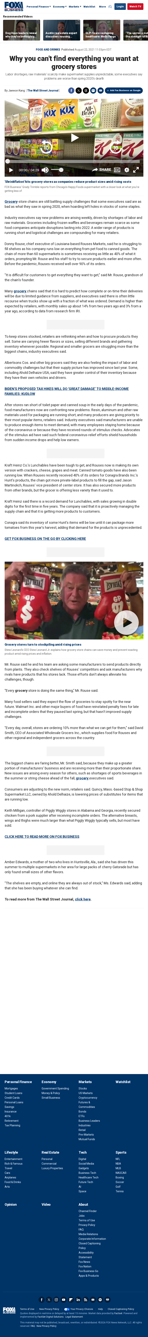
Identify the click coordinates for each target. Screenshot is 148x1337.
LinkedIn (78, 1300)
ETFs (82, 1116)
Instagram (56, 1300)
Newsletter (93, 1300)
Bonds (82, 1111)
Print (93, 90)
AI (80, 1186)
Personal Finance (38, 6)
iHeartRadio (107, 1300)
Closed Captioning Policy (121, 1309)
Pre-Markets (86, 1134)
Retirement (11, 1120)
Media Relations (88, 1234)
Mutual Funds (87, 1139)
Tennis (120, 1191)
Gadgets (84, 1168)
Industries (85, 1125)
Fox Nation (85, 1266)
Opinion (11, 1204)
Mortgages (11, 1088)
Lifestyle (11, 1152)
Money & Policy (51, 1093)
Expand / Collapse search (110, 7)
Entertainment (13, 1159)
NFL (118, 1159)
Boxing (120, 1177)
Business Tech (87, 1172)
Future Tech (86, 1182)
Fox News (84, 1261)
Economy (59, 6)
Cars (7, 1172)
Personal (47, 1159)
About (83, 1204)
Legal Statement (74, 1316)
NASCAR (121, 1172)
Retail (82, 1130)
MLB (118, 1168)
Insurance (11, 1111)
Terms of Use (87, 1220)
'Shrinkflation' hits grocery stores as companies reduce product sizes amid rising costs (68, 182)
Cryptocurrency (88, 1097)
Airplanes (10, 1177)
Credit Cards (12, 1097)
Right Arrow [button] (141, 30)
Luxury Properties (52, 1168)
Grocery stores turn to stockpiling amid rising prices (43, 644)
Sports (121, 1152)
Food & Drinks (13, 1182)
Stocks (83, 1088)
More (102, 6)
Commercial (49, 1163)
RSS (85, 1300)
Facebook (71, 90)
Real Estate (50, 1152)
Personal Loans (14, 1102)
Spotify (100, 1300)
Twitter (79, 90)
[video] (74, 600)
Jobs (82, 1215)
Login (120, 6)
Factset (118, 1313)
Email (101, 90)
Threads (86, 90)
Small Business (51, 1097)
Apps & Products (89, 1275)
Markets (74, 6)
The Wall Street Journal (42, 90)
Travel (8, 1168)
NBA (118, 1163)
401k (8, 1116)
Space (82, 1191)
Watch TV (135, 6)
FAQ (81, 1229)
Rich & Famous (14, 1163)
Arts (7, 1186)
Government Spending (55, 1088)
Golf (118, 1186)
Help (100, 1309)
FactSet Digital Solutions (51, 1316)
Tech (83, 1152)
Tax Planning (12, 1125)
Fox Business (14, 6)
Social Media (86, 1163)
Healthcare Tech (88, 1177)
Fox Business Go (88, 1271)
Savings (9, 1106)
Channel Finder (88, 1211)
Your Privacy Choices (82, 1309)
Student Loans (13, 1093)
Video (46, 1204)
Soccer (120, 1182)
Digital (82, 1159)
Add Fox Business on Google (125, 90)
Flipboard (71, 1300)
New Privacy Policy (49, 1309)
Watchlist (89, 6)
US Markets (86, 1093)
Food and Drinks (48, 49)
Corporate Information (92, 1238)
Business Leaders (89, 1120)
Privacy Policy (87, 1224)
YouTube (64, 1300)
